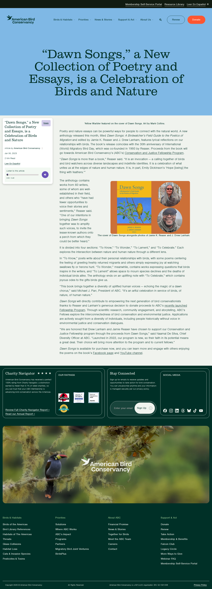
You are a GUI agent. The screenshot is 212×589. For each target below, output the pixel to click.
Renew (176, 19)
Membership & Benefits (174, 539)
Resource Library (174, 4)
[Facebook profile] (165, 411)
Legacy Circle (169, 548)
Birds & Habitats (63, 19)
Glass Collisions (12, 544)
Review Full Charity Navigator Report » (27, 410)
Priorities (83, 19)
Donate (196, 19)
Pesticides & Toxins (14, 558)
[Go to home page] (21, 19)
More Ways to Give (171, 553)
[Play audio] (45, 174)
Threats (7, 539)
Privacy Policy (200, 585)
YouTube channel (131, 353)
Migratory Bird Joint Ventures (72, 548)
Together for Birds (118, 534)
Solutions (60, 524)
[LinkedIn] (177, 411)
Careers (112, 544)
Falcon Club (168, 544)
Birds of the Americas (15, 524)
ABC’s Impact (63, 534)
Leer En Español (196, 4)
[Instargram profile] (171, 411)
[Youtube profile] (201, 411)
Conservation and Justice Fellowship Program (154, 153)
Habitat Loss (10, 548)
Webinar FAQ (168, 558)
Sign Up (141, 408)
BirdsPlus (60, 553)
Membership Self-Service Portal (143, 4)
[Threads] (183, 411)
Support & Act (126, 19)
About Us (145, 19)
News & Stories (103, 19)
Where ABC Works (66, 529)
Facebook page (103, 353)
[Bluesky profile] (189, 411)
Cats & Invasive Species (16, 553)
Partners (60, 544)
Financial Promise (118, 524)
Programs (60, 539)
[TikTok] (195, 411)
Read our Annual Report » (20, 414)
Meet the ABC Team (119, 539)
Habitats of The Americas (17, 534)
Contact (112, 548)
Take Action (167, 534)
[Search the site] (160, 20)
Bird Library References (16, 529)
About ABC (114, 517)
